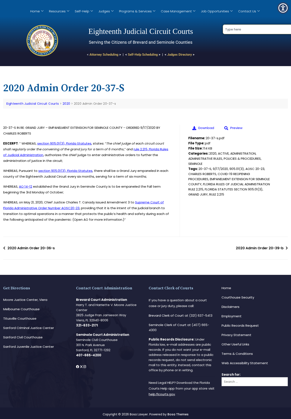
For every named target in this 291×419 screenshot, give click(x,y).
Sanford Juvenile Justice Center (28, 346)
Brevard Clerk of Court (166, 315)
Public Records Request (240, 325)
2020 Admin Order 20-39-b (260, 248)
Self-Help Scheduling (143, 55)
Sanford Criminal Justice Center (28, 328)
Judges (104, 11)
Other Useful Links (235, 344)
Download (206, 128)
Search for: (231, 374)
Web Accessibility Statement (245, 363)
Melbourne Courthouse (21, 309)
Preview (236, 128)
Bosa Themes (178, 414)
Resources (57, 11)
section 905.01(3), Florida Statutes (64, 143)
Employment (232, 316)
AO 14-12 (25, 186)
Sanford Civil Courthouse (23, 337)
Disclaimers (230, 306)
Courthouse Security (238, 297)
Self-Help (82, 11)
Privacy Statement (236, 335)
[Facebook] (78, 366)
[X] (81, 366)
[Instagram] (84, 366)
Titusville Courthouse (19, 318)
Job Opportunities (215, 11)
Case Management (176, 11)
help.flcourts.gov (162, 394)
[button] (283, 8)
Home (35, 11)
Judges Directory (179, 55)
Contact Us (247, 11)
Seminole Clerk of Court (167, 325)
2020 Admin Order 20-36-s (31, 248)
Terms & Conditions (237, 353)
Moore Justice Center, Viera (25, 299)
